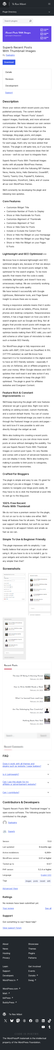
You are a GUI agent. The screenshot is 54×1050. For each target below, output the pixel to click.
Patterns (32, 958)
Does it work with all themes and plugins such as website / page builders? (22, 764)
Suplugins (10, 55)
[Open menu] (50, 4)
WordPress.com (11, 988)
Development (11, 85)
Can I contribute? (11, 792)
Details (8, 72)
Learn (5, 966)
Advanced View (10, 888)
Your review (8, 908)
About (5, 944)
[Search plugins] (30, 21)
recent (42, 881)
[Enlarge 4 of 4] (48, 665)
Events (31, 971)
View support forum (12, 928)
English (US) (46, 875)
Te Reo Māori (15, 1014)
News (5, 948)
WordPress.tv (10, 980)
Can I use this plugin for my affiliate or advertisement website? (19, 783)
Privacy (6, 958)
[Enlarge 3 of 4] (22, 621)
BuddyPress (10, 1002)
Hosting (6, 953)
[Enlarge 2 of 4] (48, 576)
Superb (11, 831)
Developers (8, 975)
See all (48, 908)
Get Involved (34, 966)
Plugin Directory (10, 12)
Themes (32, 948)
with (48, 881)
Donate (33, 975)
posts (35, 881)
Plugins (31, 953)
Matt (6, 993)
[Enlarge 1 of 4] (22, 576)
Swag (32, 980)
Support (9, 92)
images (28, 881)
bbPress (8, 998)
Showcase (33, 944)
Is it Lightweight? (11, 774)
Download (9, 62)
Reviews (9, 79)
